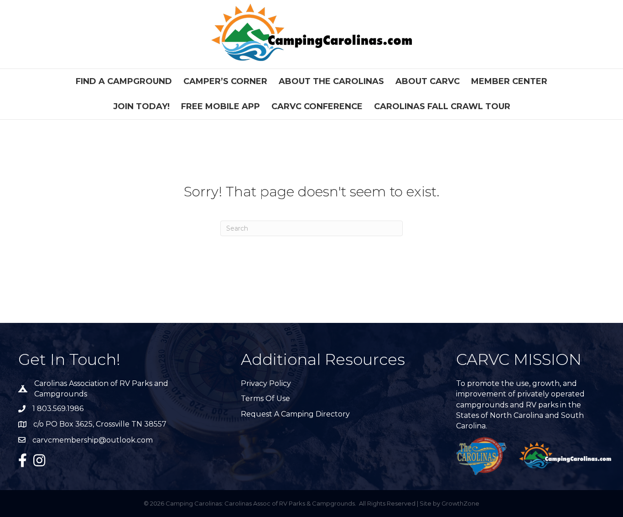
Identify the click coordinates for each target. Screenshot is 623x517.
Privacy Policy (266, 383)
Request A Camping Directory (295, 414)
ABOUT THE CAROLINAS (331, 81)
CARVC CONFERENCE (317, 106)
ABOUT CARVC (427, 81)
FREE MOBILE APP (220, 106)
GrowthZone (460, 503)
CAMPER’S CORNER (225, 81)
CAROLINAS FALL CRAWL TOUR (442, 106)
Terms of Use (265, 398)
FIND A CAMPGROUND (124, 81)
